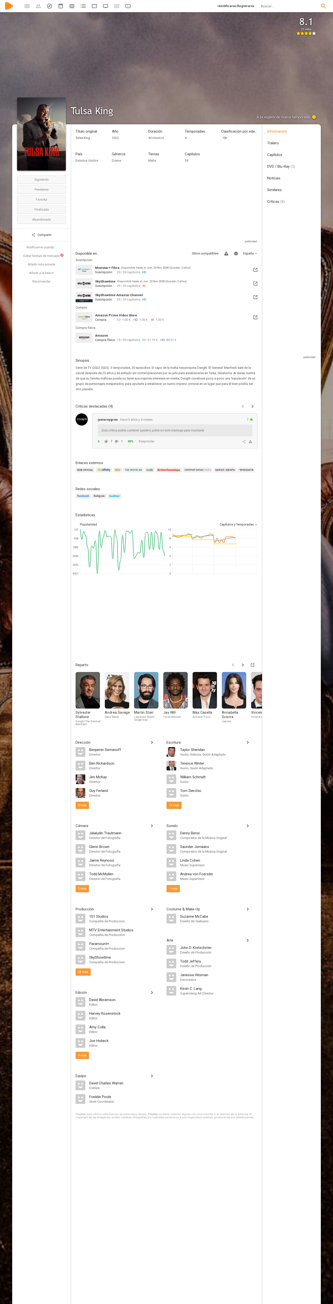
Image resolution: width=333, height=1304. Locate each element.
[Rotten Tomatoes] (169, 473)
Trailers (273, 143)
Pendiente (42, 189)
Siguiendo (41, 179)
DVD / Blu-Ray (281, 166)
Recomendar (41, 281)
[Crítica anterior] (243, 406)
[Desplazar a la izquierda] (233, 665)
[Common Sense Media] (198, 473)
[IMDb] (118, 473)
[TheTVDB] (150, 473)
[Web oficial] (86, 473)
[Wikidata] (247, 473)
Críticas (276, 201)
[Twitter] (115, 499)
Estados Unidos (87, 160)
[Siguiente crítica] (252, 406)
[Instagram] (100, 499)
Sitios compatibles (205, 253)
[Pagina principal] (9, 9)
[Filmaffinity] (104, 473)
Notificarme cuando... (42, 247)
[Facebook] (84, 499)
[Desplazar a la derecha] (243, 665)
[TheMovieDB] (134, 473)
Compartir (44, 235)
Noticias (273, 178)
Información (277, 131)
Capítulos (274, 155)
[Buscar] (323, 6)
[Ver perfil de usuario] (82, 419)
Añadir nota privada (41, 264)
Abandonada (41, 219)
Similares (274, 190)
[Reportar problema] (226, 253)
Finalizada (41, 209)
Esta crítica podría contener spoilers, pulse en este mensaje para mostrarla (153, 430)
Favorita (41, 199)
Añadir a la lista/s (41, 273)
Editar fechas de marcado (43, 256)
